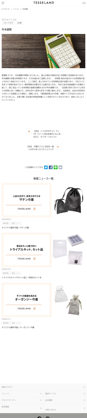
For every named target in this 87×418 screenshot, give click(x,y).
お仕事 (19, 23)
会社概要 (48, 400)
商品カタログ (7, 387)
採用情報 (5, 407)
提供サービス (50, 394)
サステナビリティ (9, 400)
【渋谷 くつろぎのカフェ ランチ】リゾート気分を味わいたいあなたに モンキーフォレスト (46, 134)
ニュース (5, 394)
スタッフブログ (8, 23)
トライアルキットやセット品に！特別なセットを (22, 277)
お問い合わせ (50, 410)
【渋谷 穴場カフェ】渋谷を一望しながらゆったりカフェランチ (40, 148)
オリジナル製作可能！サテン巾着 (15, 228)
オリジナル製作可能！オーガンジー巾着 (18, 327)
